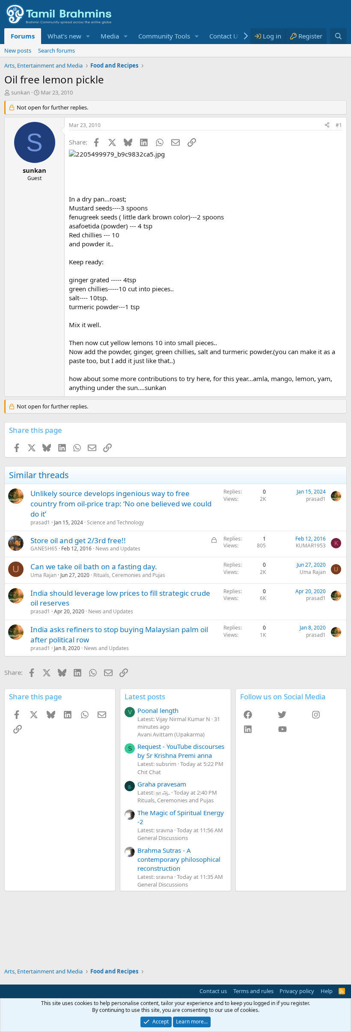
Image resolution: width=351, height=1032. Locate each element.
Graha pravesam (161, 784)
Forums (23, 36)
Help (327, 991)
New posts (17, 50)
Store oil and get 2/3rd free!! (78, 540)
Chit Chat (149, 772)
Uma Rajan (43, 575)
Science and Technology (115, 522)
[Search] (338, 36)
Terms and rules (253, 991)
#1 (339, 125)
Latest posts (145, 696)
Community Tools (164, 36)
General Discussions (162, 838)
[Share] (327, 125)
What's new (64, 36)
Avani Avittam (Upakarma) (171, 734)
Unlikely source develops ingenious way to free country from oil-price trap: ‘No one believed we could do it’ (120, 503)
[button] (88, 36)
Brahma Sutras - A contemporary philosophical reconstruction (178, 859)
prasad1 (40, 522)
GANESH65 (43, 548)
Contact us (213, 991)
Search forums (56, 50)
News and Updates (117, 548)
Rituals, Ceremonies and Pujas (129, 575)
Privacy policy (297, 991)
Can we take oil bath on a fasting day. (93, 566)
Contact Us (225, 36)
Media (110, 36)
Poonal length (157, 710)
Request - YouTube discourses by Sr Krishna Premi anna (180, 751)
